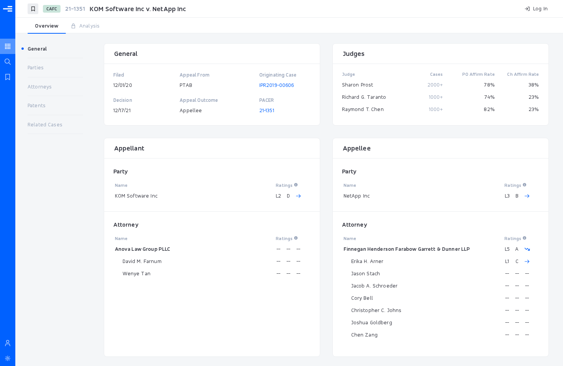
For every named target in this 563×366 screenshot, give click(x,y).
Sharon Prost (357, 85)
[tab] (47, 26)
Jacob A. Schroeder (374, 286)
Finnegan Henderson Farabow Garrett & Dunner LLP (407, 249)
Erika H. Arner (367, 261)
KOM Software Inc (136, 196)
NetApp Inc (357, 196)
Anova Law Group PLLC (142, 249)
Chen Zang (364, 335)
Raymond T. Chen (363, 109)
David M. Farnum (142, 261)
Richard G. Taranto (364, 97)
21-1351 (266, 110)
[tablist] (289, 26)
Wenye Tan (137, 273)
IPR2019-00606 (276, 85)
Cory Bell (362, 298)
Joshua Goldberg (371, 322)
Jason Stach (365, 273)
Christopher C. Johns (376, 310)
